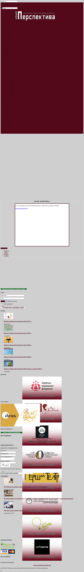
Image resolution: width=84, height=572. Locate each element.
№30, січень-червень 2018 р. (21, 71)
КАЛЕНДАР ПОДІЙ (9, 5)
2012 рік (12, 104)
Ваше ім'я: (4, 450)
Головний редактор (9, 105)
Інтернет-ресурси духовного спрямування (21, 38)
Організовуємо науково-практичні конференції (42, 441)
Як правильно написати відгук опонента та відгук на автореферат (25, 487)
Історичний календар (13, 55)
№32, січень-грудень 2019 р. (21, 69)
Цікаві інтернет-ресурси (13, 36)
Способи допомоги (15, 127)
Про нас (9, 113)
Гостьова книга (11, 114)
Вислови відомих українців (14, 53)
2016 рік (12, 78)
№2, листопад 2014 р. (20, 98)
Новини (6, 30)
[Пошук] (1, 8)
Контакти (6, 133)
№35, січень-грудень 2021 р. (21, 62)
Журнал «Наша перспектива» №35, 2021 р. (17, 321)
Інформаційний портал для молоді (42, 438)
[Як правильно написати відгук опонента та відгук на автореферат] (8, 484)
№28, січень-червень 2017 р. (21, 75)
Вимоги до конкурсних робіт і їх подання (21, 121)
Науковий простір (8, 44)
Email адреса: (4, 453)
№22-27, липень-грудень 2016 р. (22, 82)
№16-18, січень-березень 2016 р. (23, 79)
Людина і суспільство (13, 51)
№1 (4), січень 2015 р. (20, 94)
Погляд (9, 45)
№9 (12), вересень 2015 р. (21, 86)
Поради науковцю (12, 48)
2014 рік (12, 95)
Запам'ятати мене (12, 301)
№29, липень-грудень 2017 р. (22, 77)
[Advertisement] (42, 146)
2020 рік (12, 64)
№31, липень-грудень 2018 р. (22, 73)
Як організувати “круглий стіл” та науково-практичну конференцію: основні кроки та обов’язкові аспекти (38, 498)
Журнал (6, 58)
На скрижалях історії (12, 56)
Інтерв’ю (9, 52)
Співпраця (7, 109)
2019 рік (12, 68)
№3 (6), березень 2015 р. (20, 91)
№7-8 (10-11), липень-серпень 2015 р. (24, 87)
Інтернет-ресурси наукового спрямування (21, 42)
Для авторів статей (12, 112)
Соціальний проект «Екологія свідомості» (21, 120)
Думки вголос (10, 107)
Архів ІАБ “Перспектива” (13, 100)
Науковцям (7, 31)
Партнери (6, 131)
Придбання (7, 130)
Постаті (9, 57)
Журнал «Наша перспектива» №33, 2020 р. (17, 345)
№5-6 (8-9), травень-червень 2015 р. (24, 88)
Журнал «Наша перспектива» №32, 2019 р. (17, 357)
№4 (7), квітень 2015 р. (20, 90)
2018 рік (12, 70)
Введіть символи (5, 461)
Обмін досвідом (11, 47)
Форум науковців (42, 440)
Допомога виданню (12, 125)
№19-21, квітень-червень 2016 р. (22, 81)
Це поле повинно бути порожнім (9, 473)
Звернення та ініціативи (13, 108)
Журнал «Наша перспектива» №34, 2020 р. (17, 333)
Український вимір (9, 49)
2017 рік (12, 74)
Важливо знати (11, 32)
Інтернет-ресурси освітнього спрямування (21, 40)
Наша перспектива (12, 60)
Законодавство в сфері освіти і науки (20, 34)
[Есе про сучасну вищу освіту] (8, 507)
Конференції (10, 111)
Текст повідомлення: (6, 456)
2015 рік (12, 83)
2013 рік (12, 103)
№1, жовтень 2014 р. (19, 99)
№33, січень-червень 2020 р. (21, 66)
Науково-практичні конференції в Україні (18, 43)
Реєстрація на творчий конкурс (18, 122)
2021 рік (12, 61)
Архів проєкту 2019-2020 (13, 118)
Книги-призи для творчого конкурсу (19, 124)
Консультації (10, 117)
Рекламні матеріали (12, 116)
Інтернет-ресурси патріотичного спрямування (22, 39)
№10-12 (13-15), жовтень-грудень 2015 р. (25, 84)
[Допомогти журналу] (42, 285)
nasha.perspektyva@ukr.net (42, 565)
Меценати (13, 129)
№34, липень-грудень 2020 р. (22, 65)
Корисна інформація (16, 35)
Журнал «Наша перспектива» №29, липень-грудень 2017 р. (23, 369)
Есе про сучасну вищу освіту (13, 510)
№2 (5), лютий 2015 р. (20, 92)
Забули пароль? (8, 304)
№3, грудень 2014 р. (19, 96)
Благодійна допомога (16, 126)
